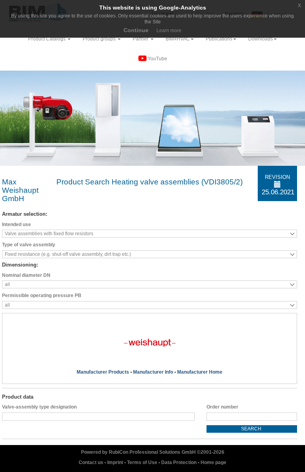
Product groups (100, 39)
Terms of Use (142, 462)
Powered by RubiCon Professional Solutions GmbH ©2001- (152, 452)
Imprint (115, 462)
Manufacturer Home (199, 372)
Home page (213, 462)
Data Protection (179, 462)
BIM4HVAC (178, 39)
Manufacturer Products (103, 372)
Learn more (168, 30)
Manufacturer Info (153, 372)
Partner (141, 39)
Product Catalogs (47, 39)
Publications (219, 39)
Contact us (91, 462)
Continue (136, 30)
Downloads (260, 39)
